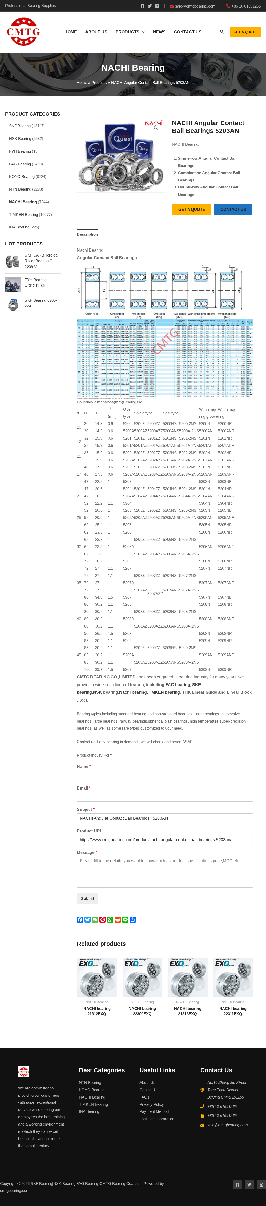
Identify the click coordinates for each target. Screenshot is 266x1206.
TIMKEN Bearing (23, 214)
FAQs (144, 1097)
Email (83, 788)
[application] (142, 32)
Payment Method (154, 1111)
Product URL (90, 831)
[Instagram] (157, 6)
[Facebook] (143, 6)
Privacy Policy (151, 1104)
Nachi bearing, (133, 692)
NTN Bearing (20, 189)
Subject (86, 809)
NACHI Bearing (23, 202)
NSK (98, 692)
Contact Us (149, 1090)
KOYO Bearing (22, 176)
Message (87, 852)
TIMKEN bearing (164, 692)
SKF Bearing (20, 126)
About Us (147, 1082)
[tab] (87, 234)
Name (84, 766)
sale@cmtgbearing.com (227, 1125)
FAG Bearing (20, 164)
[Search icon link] (222, 32)
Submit (87, 898)
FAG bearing (177, 685)
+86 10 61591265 (222, 1106)
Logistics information (156, 1118)
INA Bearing (19, 227)
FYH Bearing (20, 151)
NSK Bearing (20, 138)
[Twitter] (150, 6)
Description (87, 234)
